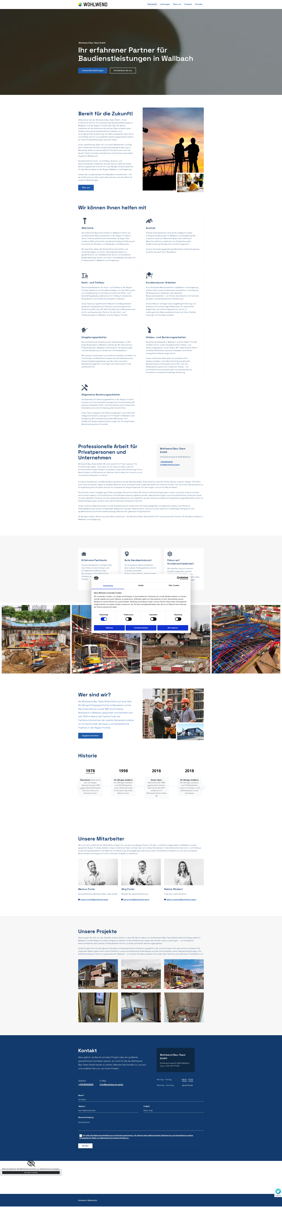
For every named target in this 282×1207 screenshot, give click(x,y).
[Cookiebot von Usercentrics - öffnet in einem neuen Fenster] (178, 578)
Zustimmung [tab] (108, 586)
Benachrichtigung (86, 1117)
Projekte (188, 4)
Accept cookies (31, 1172)
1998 (123, 770)
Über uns (177, 4)
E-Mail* (147, 1106)
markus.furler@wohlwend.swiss (94, 899)
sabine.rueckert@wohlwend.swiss (181, 899)
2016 (156, 770)
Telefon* (81, 1106)
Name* (81, 1095)
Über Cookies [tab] (174, 585)
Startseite (152, 4)
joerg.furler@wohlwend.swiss (136, 899)
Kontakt (198, 4)
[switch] (128, 619)
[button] (92, 70)
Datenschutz (92, 1200)
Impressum (82, 1200)
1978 (90, 770)
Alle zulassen (173, 628)
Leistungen (165, 4)
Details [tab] (141, 585)
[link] (31, 1163)
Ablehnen (109, 628)
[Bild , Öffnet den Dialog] (98, 1007)
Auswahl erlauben (141, 628)
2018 (189, 770)
